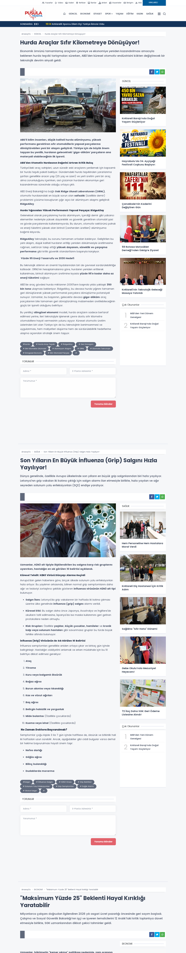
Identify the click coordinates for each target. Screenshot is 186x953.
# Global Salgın (30, 790)
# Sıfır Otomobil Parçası (58, 353)
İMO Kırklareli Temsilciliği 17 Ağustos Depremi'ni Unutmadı (81, 24)
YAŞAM (119, 13)
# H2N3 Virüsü (65, 782)
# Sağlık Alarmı (87, 786)
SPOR (108, 13)
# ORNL (80, 348)
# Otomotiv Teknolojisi (100, 348)
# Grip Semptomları (65, 786)
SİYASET (97, 13)
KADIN (140, 13)
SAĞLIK (149, 13)
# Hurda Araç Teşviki (45, 344)
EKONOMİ (85, 13)
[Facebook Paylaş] (151, 71)
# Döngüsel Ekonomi (32, 353)
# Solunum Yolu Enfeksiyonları (36, 786)
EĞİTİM (129, 13)
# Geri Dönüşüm (86, 344)
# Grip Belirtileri (85, 782)
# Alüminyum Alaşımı (61, 348)
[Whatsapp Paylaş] (162, 71)
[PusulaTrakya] (33, 13)
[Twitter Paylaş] (157, 71)
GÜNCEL (73, 13)
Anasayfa (26, 34)
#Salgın (26, 782)
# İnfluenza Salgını (44, 782)
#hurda (26, 344)
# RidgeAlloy (66, 344)
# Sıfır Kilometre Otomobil (34, 348)
